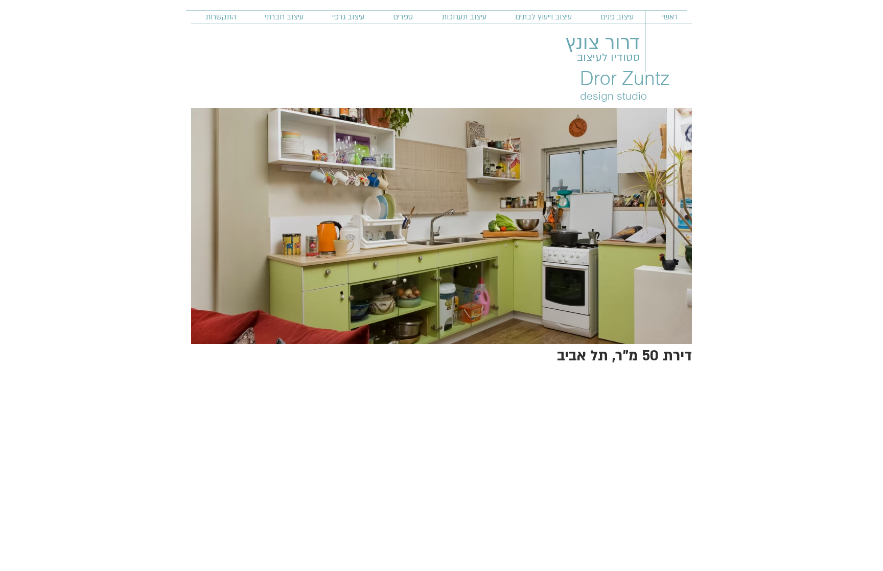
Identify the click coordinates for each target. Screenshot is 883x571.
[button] (441, 226)
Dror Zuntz (625, 77)
